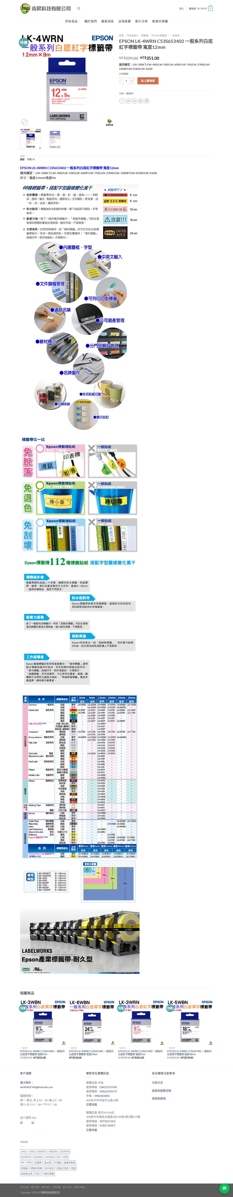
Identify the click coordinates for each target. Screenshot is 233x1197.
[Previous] (26, 79)
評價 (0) (31, 159)
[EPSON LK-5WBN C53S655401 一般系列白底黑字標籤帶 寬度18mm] (190, 1022)
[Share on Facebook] (122, 101)
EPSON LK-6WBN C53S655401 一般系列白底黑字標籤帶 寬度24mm (91, 1053)
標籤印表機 (36, 1168)
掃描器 (24, 1168)
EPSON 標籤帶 (159, 35)
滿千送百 (49, 1168)
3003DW (52, 1151)
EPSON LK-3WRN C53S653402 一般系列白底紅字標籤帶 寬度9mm (140, 1053)
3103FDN (64, 1151)
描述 (22, 159)
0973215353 (107, 1121)
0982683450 (102, 1095)
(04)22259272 (108, 1091)
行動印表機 (48, 1173)
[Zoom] (24, 122)
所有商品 (71, 21)
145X (31, 1151)
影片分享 (141, 21)
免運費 (38, 1162)
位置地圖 (91, 1104)
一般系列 (175, 35)
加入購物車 (148, 80)
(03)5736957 (107, 1125)
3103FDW (26, 1157)
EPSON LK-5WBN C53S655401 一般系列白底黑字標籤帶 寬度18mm (189, 1053)
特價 (73, 1168)
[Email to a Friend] (134, 101)
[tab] (22, 159)
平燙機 (57, 1162)
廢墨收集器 (69, 1162)
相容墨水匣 (26, 1173)
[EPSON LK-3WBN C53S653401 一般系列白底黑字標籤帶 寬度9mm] (43, 1022)
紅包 (37, 1173)
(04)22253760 (108, 1087)
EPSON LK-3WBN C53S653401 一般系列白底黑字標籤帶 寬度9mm (42, 1053)
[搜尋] (78, 8)
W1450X (50, 1157)
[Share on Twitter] (128, 101)
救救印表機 (160, 21)
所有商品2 (132, 35)
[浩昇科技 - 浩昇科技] (46, 8)
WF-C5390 (62, 1157)
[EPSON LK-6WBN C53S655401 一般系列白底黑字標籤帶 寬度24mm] (92, 1022)
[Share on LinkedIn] (147, 101)
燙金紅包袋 (62, 1168)
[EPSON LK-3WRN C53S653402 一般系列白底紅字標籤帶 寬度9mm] (141, 1022)
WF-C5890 (26, 1162)
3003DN (41, 1151)
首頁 (121, 35)
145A (23, 1151)
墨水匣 (48, 1162)
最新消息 (107, 21)
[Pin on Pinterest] (140, 101)
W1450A (38, 1157)
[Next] (108, 79)
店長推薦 (124, 21)
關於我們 (90, 21)
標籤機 (144, 35)
